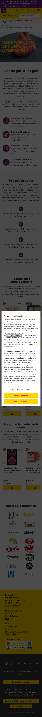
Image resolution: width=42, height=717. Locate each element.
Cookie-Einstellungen (21, 389)
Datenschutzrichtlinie (14, 335)
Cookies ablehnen (21, 395)
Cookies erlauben (21, 401)
